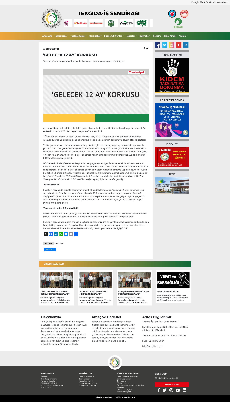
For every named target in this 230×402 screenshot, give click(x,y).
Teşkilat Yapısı (77, 36)
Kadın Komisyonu (124, 392)
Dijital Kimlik (169, 36)
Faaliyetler (144, 36)
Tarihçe (44, 377)
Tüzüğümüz (46, 387)
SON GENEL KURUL (49, 383)
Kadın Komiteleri (86, 381)
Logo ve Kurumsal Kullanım (52, 385)
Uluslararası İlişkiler (124, 390)
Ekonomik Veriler (113, 36)
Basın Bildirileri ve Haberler (127, 377)
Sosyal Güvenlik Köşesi (88, 383)
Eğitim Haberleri (123, 383)
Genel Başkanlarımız (49, 379)
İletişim (157, 36)
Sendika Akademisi (86, 377)
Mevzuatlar (94, 36)
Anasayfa (47, 36)
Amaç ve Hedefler (48, 381)
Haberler (130, 36)
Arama (182, 36)
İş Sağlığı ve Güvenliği (87, 385)
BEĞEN (50, 250)
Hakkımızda (61, 36)
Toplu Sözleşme (85, 379)
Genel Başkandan (124, 379)
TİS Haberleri (122, 381)
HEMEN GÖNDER (172, 384)
